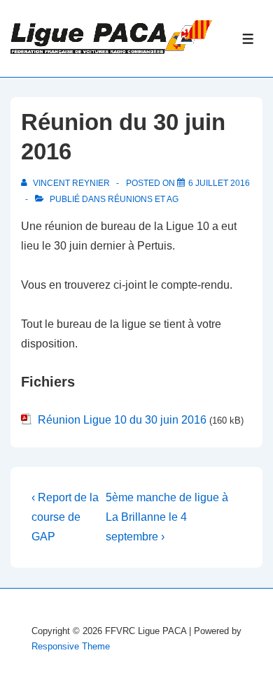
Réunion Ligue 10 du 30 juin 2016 (122, 420)
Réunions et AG (143, 199)
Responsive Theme (70, 646)
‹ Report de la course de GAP (65, 516)
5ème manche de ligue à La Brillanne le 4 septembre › (167, 516)
